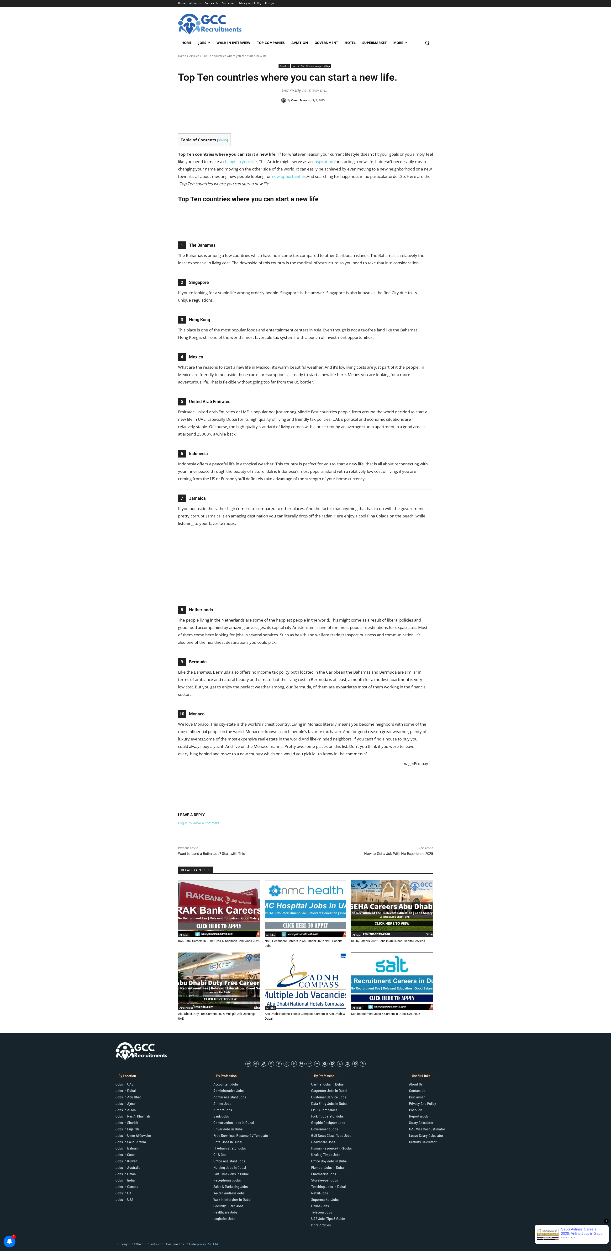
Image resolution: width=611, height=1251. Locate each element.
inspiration (323, 161)
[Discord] (271, 1064)
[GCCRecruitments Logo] (210, 24)
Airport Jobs (186, 1007)
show (222, 140)
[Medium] (302, 1064)
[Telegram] (332, 1064)
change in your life (239, 161)
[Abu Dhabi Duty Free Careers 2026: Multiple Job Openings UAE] (219, 981)
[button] (427, 42)
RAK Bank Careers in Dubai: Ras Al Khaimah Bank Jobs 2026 (218, 941)
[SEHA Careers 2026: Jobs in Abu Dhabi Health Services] (392, 908)
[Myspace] (309, 1064)
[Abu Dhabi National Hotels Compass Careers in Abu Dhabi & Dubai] (306, 981)
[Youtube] (355, 1064)
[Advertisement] (305, 223)
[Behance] (248, 1064)
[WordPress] (347, 1064)
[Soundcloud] (317, 1064)
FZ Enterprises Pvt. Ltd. (201, 1244)
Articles (194, 56)
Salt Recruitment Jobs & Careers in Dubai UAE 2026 (385, 1014)
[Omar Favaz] (284, 100)
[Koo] (286, 1064)
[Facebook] (279, 1064)
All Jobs (183, 935)
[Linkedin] (294, 1064)
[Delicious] (263, 1064)
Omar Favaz (299, 100)
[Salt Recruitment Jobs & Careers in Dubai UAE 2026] (392, 981)
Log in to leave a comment (198, 823)
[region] (62, 1216)
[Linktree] (363, 1064)
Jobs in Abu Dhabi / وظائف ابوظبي (311, 66)
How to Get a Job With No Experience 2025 (398, 854)
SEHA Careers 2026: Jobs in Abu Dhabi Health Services (388, 941)
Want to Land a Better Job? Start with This (211, 854)
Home (182, 56)
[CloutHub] (256, 1064)
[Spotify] (324, 1064)
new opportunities (289, 176)
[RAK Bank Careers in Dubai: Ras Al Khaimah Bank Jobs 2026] (219, 908)
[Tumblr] (340, 1064)
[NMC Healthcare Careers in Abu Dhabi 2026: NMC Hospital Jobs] (306, 908)
